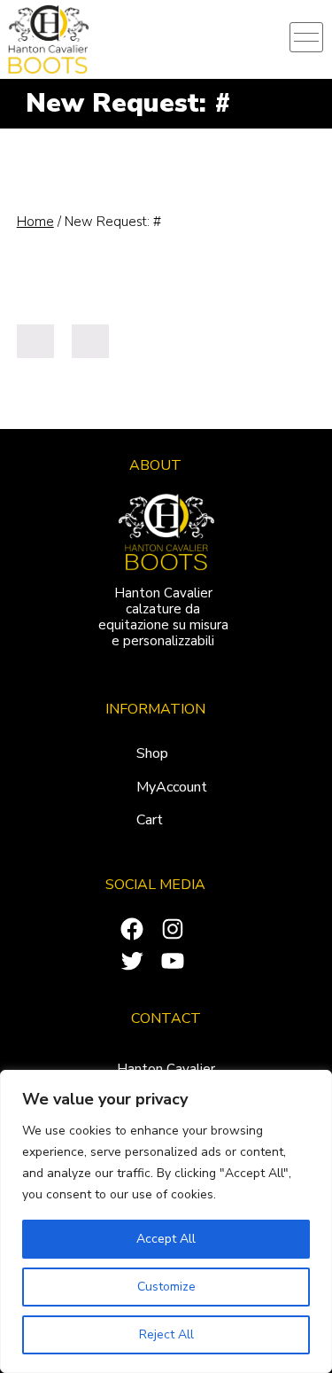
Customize (166, 1286)
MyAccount (171, 787)
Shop (152, 753)
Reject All (166, 1334)
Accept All (166, 1238)
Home (35, 221)
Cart (149, 820)
